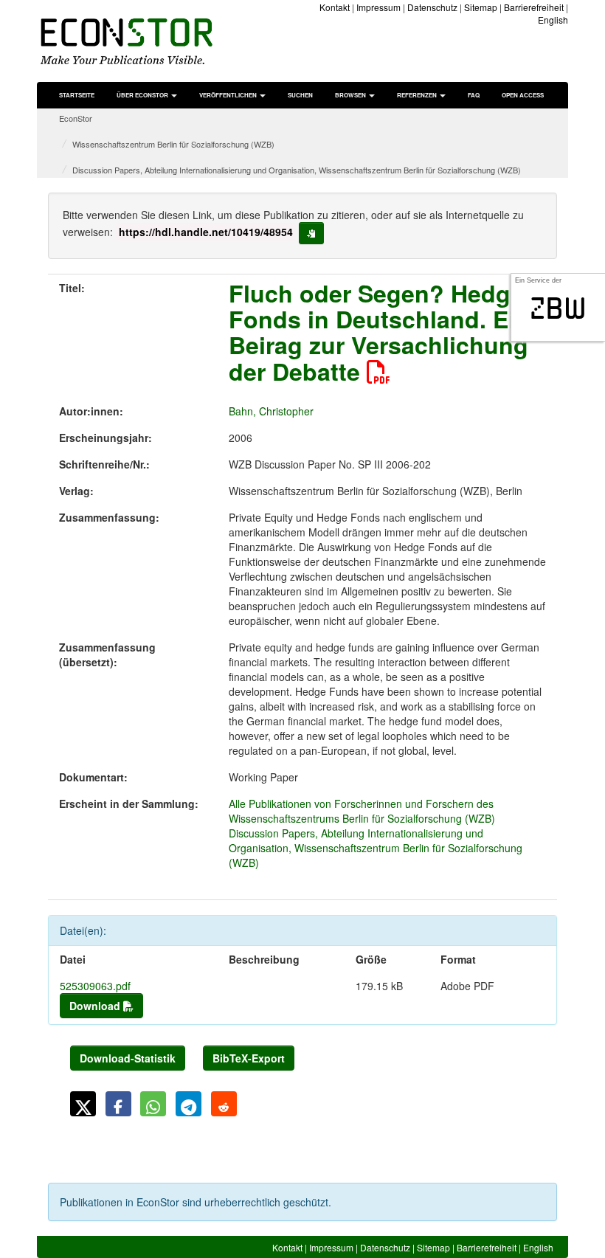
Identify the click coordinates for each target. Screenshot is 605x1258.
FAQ (474, 95)
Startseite (76, 95)
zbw (558, 308)
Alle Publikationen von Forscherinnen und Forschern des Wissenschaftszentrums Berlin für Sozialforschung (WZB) (362, 811)
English (553, 19)
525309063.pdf (95, 985)
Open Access (523, 95)
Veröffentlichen (228, 95)
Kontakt (334, 7)
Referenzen (417, 95)
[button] (83, 1103)
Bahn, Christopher (271, 411)
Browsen (351, 95)
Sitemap (480, 7)
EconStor (75, 118)
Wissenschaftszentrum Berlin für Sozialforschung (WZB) (173, 144)
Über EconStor (143, 95)
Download (96, 1005)
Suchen (300, 95)
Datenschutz (432, 7)
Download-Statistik (128, 1058)
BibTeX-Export (248, 1058)
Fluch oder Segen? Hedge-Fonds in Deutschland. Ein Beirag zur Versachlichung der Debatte (380, 332)
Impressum (378, 7)
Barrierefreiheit (534, 7)
